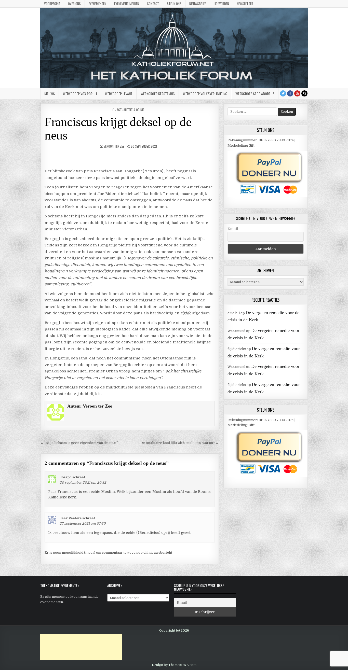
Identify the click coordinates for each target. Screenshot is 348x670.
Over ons (74, 3)
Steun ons (174, 3)
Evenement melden (126, 3)
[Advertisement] (81, 647)
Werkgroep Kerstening (158, 93)
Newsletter (245, 3)
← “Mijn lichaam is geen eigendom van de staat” (79, 443)
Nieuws (49, 93)
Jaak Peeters (71, 518)
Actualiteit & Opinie (130, 109)
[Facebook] (290, 93)
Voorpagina (52, 3)
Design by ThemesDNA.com (174, 665)
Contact (153, 3)
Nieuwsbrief (197, 3)
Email (232, 229)
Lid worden (221, 3)
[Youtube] (297, 93)
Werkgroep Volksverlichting (205, 93)
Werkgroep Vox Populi (80, 93)
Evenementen (97, 3)
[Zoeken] (304, 93)
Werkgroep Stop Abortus (254, 93)
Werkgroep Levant (118, 93)
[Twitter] (283, 93)
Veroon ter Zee (114, 146)
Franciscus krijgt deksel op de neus (118, 128)
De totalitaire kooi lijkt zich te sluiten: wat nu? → (179, 443)
